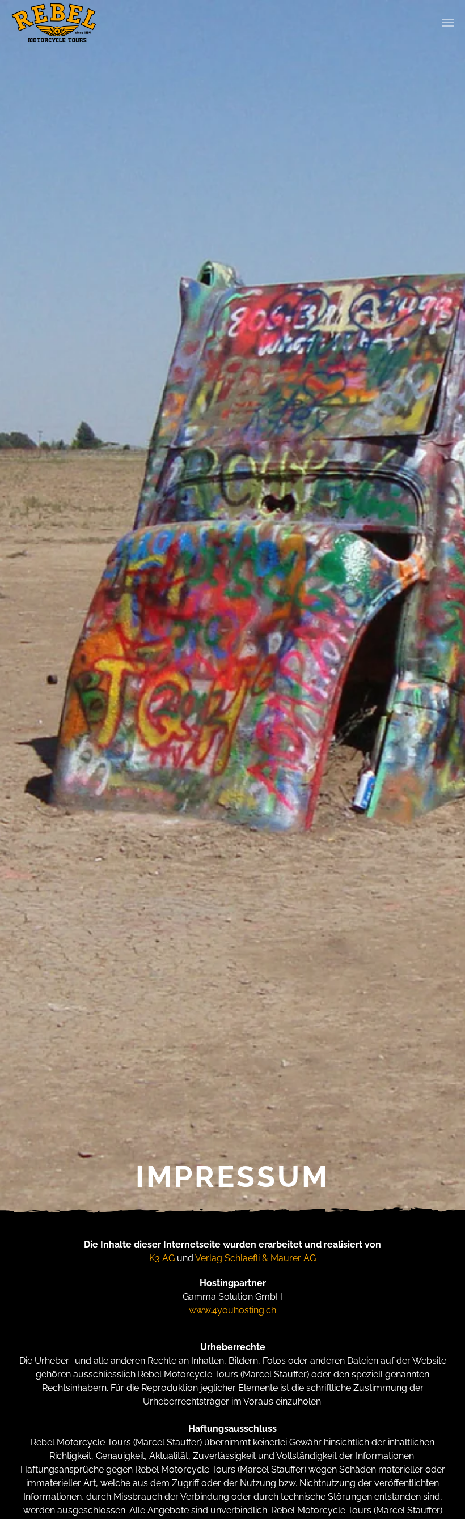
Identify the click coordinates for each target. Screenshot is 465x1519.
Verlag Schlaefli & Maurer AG (255, 1258)
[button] (448, 22)
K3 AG (162, 1258)
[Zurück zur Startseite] (53, 22)
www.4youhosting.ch (232, 1310)
